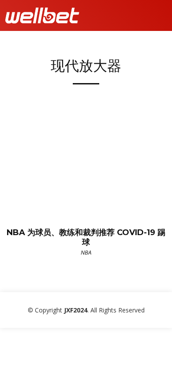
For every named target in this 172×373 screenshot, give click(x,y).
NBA (86, 252)
